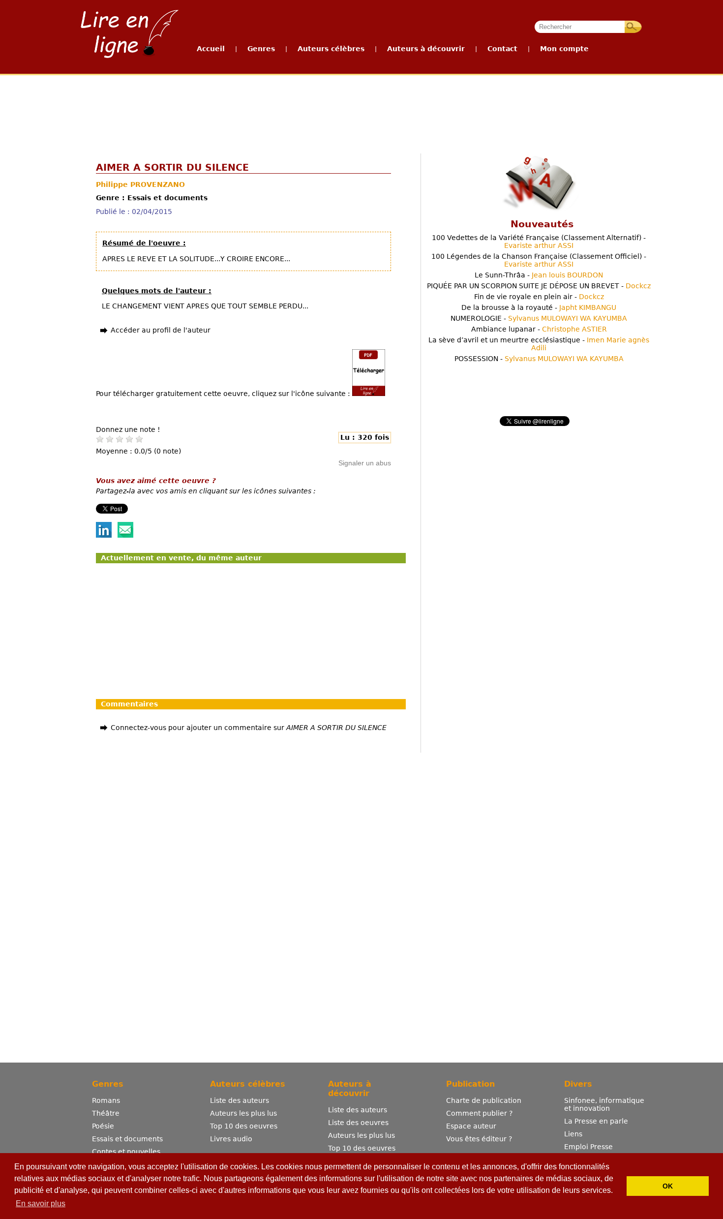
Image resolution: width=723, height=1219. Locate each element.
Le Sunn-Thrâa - (539, 275)
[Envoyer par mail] (125, 535)
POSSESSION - (539, 359)
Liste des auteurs (239, 1100)
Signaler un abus (364, 463)
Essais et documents (127, 1139)
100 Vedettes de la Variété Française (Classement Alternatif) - (539, 241)
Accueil (211, 49)
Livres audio (231, 1139)
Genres (261, 49)
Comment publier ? (479, 1113)
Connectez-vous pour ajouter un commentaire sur (249, 727)
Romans (106, 1100)
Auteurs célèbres (331, 49)
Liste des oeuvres (358, 1123)
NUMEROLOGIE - (539, 318)
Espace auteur (471, 1126)
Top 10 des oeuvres (243, 1126)
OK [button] (668, 1186)
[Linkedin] (104, 535)
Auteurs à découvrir (426, 49)
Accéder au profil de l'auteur (161, 330)
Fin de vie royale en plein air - (539, 297)
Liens (573, 1134)
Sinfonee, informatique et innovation (604, 1104)
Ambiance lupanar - (539, 329)
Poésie (103, 1126)
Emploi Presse (588, 1147)
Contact (502, 49)
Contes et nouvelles (126, 1152)
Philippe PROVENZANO (140, 184)
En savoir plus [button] (40, 1203)
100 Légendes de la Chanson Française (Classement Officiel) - (538, 260)
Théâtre (106, 1113)
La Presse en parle (596, 1121)
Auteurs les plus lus (243, 1113)
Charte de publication (483, 1100)
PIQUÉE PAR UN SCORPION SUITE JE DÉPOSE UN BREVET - (539, 286)
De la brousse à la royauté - (538, 307)
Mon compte (564, 49)
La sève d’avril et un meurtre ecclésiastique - (538, 344)
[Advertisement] (361, 112)
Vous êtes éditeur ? (479, 1139)
